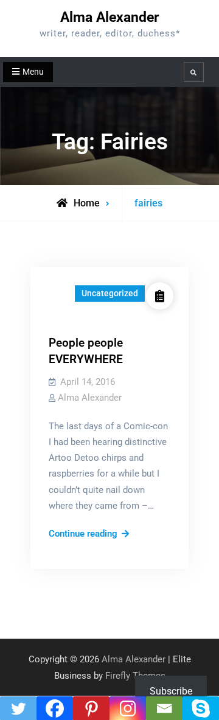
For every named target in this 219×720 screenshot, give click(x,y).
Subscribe (171, 691)
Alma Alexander (109, 17)
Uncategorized (110, 293)
